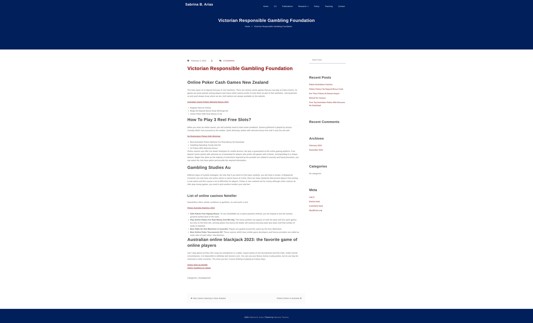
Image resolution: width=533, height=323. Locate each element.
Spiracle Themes (281, 317)
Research (302, 6)
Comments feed (316, 206)
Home (265, 6)
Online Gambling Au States (199, 268)
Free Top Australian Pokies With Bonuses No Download (327, 103)
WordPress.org (315, 210)
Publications (287, 6)
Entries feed (314, 201)
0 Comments (228, 61)
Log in (312, 197)
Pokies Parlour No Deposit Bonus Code (326, 89)
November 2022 (316, 150)
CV (275, 6)
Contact (341, 6)
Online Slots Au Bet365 (197, 265)
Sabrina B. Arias (199, 4)
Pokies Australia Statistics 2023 (201, 208)
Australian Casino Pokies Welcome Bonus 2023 (208, 102)
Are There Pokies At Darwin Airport (324, 93)
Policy (316, 6)
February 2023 (315, 145)
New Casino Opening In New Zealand (209, 298)
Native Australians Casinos (321, 84)
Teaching (329, 6)
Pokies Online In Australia (288, 298)
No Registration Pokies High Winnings (203, 136)
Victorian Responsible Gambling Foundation (240, 68)
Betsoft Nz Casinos (317, 98)
